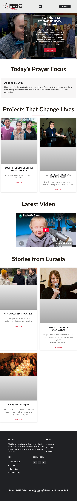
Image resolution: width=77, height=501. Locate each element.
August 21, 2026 (13, 82)
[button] (40, 6)
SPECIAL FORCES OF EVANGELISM (58, 328)
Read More (19, 182)
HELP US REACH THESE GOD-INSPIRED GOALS (58, 176)
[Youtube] (39, 462)
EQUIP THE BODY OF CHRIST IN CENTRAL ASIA (19, 169)
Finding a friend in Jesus (19, 404)
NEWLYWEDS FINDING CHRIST (18, 313)
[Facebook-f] (35, 462)
